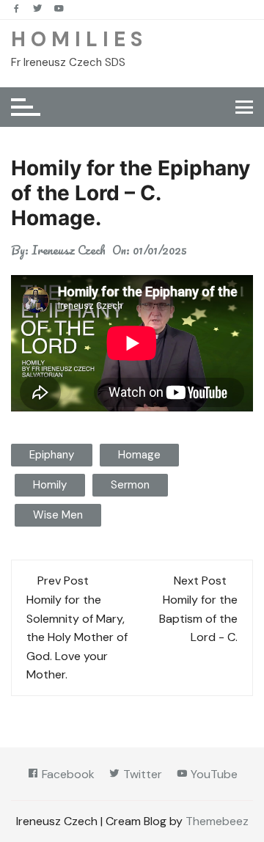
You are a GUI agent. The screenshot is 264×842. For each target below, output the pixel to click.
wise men (58, 515)
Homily (50, 484)
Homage (139, 454)
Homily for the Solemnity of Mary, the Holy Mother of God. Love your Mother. (77, 637)
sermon (130, 484)
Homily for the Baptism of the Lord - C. (198, 618)
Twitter (141, 774)
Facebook (67, 774)
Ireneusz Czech (69, 250)
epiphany (51, 454)
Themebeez (217, 821)
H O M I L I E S (76, 39)
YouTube (213, 774)
